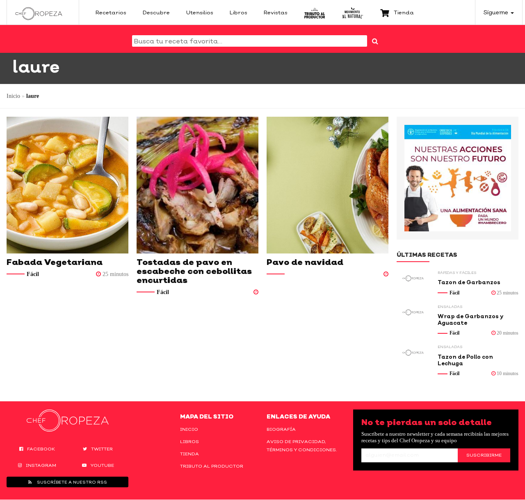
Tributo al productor (211, 466)
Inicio (13, 96)
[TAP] (315, 12)
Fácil (33, 274)
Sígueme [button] (497, 12)
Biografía (281, 429)
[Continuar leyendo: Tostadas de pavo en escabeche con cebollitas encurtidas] (197, 185)
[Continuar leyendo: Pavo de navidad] (327, 185)
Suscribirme (484, 455)
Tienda (189, 454)
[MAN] (352, 12)
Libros (189, 441)
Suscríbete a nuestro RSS (71, 482)
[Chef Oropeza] (39, 12)
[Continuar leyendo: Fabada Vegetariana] (67, 185)
